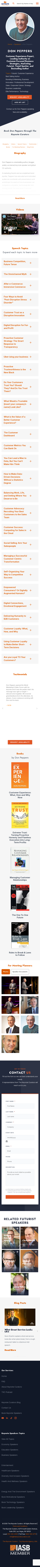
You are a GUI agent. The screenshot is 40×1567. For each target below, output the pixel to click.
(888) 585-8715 (30, 1534)
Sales (8, 85)
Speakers (17, 44)
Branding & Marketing (13, 79)
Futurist (14, 73)
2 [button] (16, 1355)
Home (10, 44)
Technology (23, 91)
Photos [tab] (5, 972)
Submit (20, 1197)
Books (8, 147)
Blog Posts (30, 147)
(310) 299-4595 (12, 1534)
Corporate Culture (17, 85)
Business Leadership (13, 88)
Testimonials (33, 144)
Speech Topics (22, 144)
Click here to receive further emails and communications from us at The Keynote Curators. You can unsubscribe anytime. (19, 1190)
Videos (13, 144)
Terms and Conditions (20, 1526)
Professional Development (24, 82)
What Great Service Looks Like (18, 1331)
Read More (20, 198)
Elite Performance (12, 91)
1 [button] (14, 1355)
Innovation (10, 82)
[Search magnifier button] (13, 3)
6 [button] (22, 1355)
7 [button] (23, 1355)
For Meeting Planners (18, 147)
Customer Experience (26, 73)
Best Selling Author (13, 76)
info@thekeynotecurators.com (20, 1537)
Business (25, 79)
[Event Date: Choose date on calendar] (7, 1141)
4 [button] (19, 1355)
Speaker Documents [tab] (20, 972)
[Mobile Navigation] (37, 3)
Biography (6, 144)
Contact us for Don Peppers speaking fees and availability (20, 110)
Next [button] (37, 708)
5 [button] (20, 1355)
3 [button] (17, 1355)
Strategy (28, 85)
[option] (20, 696)
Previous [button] (3, 708)
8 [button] (25, 1355)
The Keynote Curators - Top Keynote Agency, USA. (20, 1541)
